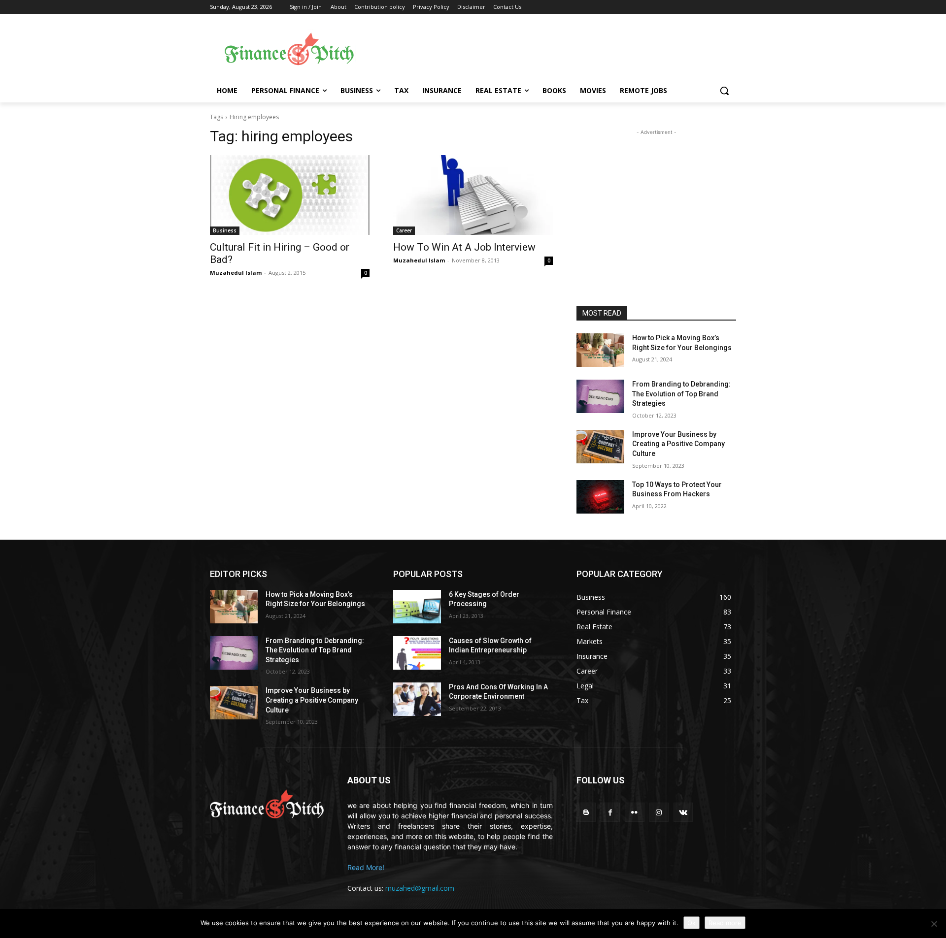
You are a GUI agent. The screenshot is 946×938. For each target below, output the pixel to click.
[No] (934, 924)
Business (224, 230)
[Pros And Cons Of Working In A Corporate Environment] (417, 699)
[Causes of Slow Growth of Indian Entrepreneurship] (417, 653)
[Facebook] (610, 812)
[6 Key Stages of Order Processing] (417, 606)
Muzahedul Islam (236, 272)
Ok (691, 923)
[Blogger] (586, 812)
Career (404, 230)
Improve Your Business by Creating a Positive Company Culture (678, 443)
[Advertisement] (551, 50)
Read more (725, 923)
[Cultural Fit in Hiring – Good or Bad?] (290, 195)
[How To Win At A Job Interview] (473, 195)
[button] (724, 90)
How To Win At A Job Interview (464, 247)
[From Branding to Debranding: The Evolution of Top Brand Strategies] (600, 396)
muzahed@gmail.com (419, 888)
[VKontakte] (683, 812)
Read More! (365, 867)
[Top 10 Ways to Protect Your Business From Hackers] (600, 497)
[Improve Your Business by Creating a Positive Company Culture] (600, 446)
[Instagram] (659, 812)
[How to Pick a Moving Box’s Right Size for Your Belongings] (600, 350)
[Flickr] (634, 812)
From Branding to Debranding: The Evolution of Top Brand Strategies (681, 393)
